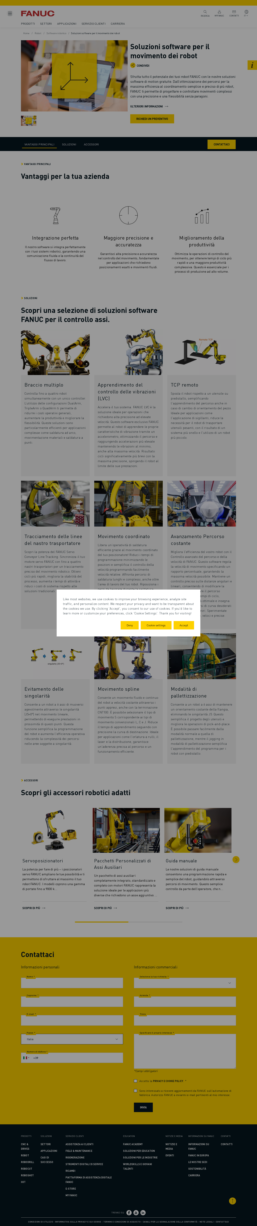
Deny (130, 625)
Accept (184, 625)
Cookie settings (156, 625)
